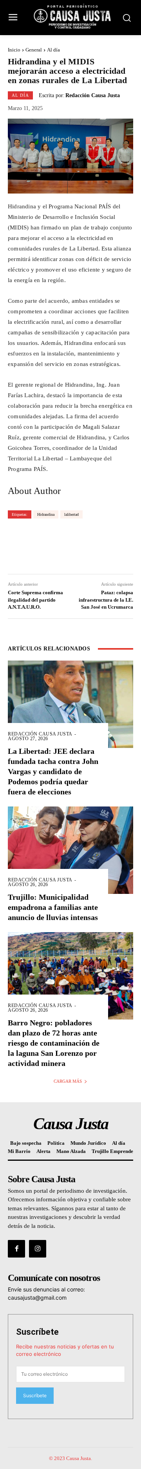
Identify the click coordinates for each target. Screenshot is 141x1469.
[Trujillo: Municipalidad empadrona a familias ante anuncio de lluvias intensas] (70, 850)
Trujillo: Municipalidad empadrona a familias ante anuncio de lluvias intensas (53, 907)
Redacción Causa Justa (92, 95)
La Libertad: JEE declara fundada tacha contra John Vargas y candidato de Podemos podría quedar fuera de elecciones (53, 771)
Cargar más (68, 1081)
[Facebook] (16, 1248)
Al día (53, 50)
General (33, 50)
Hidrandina (45, 514)
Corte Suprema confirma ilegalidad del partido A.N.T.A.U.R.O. (35, 599)
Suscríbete (37, 1332)
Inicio (14, 50)
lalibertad (71, 514)
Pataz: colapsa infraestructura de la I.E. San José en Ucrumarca (106, 599)
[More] (117, 545)
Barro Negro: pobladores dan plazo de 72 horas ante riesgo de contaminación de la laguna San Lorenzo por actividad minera (53, 1043)
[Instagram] (37, 1248)
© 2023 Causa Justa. (70, 1458)
